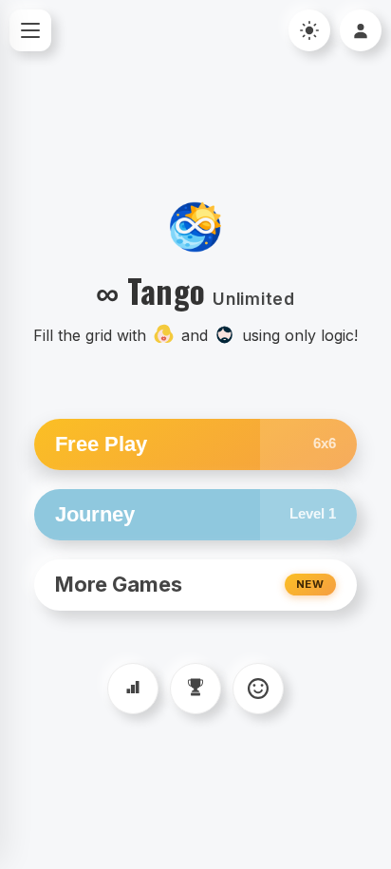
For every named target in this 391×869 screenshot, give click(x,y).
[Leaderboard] (195, 688)
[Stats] (132, 688)
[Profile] (361, 30)
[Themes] (258, 688)
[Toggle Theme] (309, 30)
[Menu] (30, 30)
